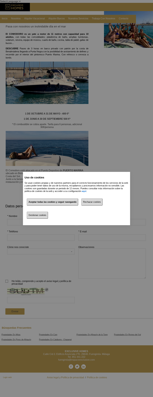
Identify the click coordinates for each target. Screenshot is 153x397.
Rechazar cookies (92, 202)
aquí (84, 191)
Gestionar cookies (37, 215)
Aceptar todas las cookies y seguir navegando (52, 202)
